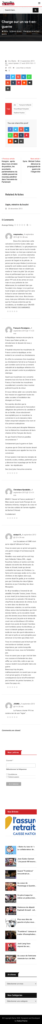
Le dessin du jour (15, 31)
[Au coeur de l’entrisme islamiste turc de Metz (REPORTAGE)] (10, 959)
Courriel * (9, 760)
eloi (15, 105)
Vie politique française (21, 109)
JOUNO (16, 704)
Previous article (9, 159)
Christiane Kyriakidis (21, 490)
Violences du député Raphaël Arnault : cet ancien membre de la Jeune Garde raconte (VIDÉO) (26, 908)
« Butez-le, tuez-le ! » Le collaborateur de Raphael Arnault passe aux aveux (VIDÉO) (26, 848)
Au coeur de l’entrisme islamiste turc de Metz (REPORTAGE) (26, 957)
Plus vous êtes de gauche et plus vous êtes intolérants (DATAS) (25, 921)
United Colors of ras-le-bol (17, 204)
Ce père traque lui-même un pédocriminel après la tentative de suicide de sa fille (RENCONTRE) (27, 896)
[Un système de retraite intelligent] (20, 825)
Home (5, 31)
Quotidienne (12, 774)
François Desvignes (21, 328)
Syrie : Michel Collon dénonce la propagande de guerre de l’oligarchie (31, 166)
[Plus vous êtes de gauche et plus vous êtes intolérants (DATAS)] (10, 923)
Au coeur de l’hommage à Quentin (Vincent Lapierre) (26, 884)
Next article (35, 159)
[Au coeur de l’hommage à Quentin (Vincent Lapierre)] (10, 886)
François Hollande (25, 105)
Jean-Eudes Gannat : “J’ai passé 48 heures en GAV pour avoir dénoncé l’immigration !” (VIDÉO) (26, 860)
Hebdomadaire (13, 777)
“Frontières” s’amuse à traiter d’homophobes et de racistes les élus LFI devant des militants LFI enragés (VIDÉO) (26, 933)
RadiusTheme (22, 1021)
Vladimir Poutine (19, 113)
